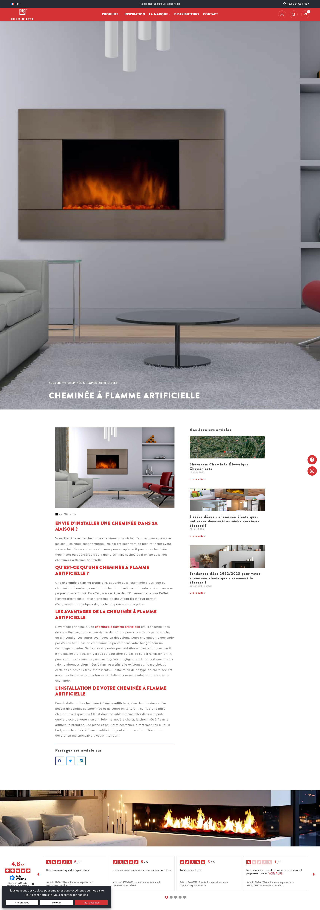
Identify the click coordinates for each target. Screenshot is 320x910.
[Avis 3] (175, 897)
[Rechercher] (293, 14)
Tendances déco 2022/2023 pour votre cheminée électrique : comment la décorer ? (225, 578)
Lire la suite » (197, 479)
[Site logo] (22, 14)
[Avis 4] (180, 897)
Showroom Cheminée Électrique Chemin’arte (219, 466)
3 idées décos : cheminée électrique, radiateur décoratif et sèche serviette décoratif (225, 521)
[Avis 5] (184, 897)
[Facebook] (312, 459)
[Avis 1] (166, 897)
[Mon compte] (282, 14)
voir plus (275, 873)
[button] (59, 761)
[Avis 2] (171, 897)
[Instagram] (312, 471)
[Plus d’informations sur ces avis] (32, 883)
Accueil (55, 383)
